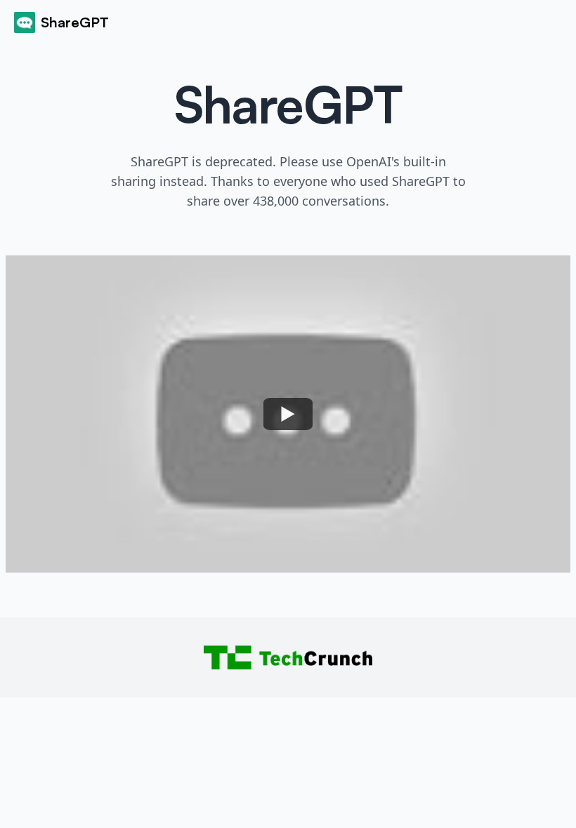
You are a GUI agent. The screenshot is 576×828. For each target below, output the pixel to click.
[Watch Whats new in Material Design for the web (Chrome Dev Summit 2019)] (288, 414)
